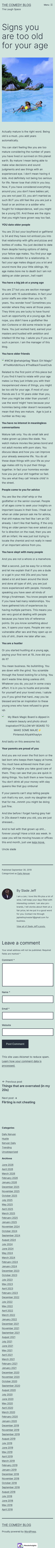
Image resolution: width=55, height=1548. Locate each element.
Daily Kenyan (23, 873)
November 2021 (10, 1328)
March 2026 (8, 1173)
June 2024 (8, 1248)
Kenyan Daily (9, 1143)
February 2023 (10, 1293)
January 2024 (9, 1266)
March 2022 (8, 1315)
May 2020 (7, 1403)
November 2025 (11, 1191)
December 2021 (10, 1323)
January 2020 (9, 1421)
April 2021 (7, 1354)
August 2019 (8, 1438)
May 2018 (7, 1505)
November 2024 (11, 1226)
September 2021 (11, 1332)
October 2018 (9, 1483)
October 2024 (9, 1231)
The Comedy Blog (16, 5)
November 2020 (11, 1377)
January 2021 (9, 1368)
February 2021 (9, 1363)
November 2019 (10, 1430)
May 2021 (7, 1350)
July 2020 (7, 1394)
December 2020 (10, 1372)
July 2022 (7, 1301)
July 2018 (7, 1496)
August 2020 (9, 1390)
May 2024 (7, 1253)
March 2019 (8, 1460)
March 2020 (8, 1412)
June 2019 (7, 1447)
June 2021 (7, 1346)
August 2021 (8, 1337)
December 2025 (10, 1186)
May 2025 (7, 1204)
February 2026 (10, 1178)
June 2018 (7, 1500)
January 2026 (9, 1182)
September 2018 (11, 1487)
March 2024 (8, 1257)
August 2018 (8, 1491)
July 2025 (7, 1200)
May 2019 (7, 1452)
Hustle (5, 1138)
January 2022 (9, 1319)
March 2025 (8, 1213)
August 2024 (9, 1240)
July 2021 (7, 1341)
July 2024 (7, 1244)
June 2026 (7, 1164)
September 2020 (11, 1385)
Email (5, 1008)
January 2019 (9, 1469)
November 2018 (10, 1478)
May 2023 (7, 1284)
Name (6, 992)
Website (6, 1025)
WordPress (30, 1531)
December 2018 (10, 1474)
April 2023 (7, 1288)
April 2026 (7, 1169)
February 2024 (10, 1262)
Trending (7, 1147)
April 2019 (7, 1456)
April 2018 (7, 1509)
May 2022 (7, 1306)
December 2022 (10, 1297)
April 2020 (7, 1407)
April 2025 (7, 1209)
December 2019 (10, 1425)
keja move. (38, 842)
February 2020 (10, 1416)
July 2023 (7, 1279)
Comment (8, 960)
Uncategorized (10, 1151)
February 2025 (10, 1217)
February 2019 (9, 1465)
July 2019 (7, 1443)
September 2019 (11, 1434)
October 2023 (9, 1275)
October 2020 (9, 1381)
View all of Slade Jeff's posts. (31, 926)
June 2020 (7, 1399)
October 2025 (9, 1195)
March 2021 (8, 1359)
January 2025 (9, 1222)
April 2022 (7, 1310)
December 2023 (10, 1270)
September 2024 (11, 1235)
